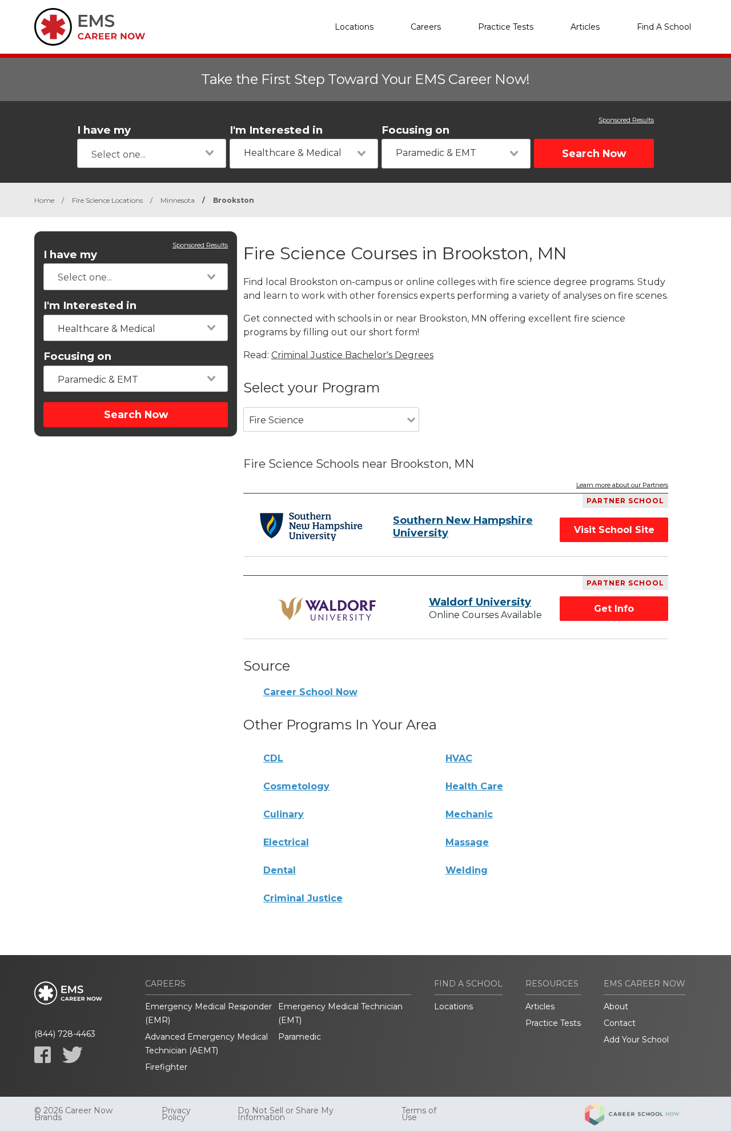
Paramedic (299, 1037)
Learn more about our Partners (622, 485)
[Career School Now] (641, 1113)
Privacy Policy (176, 1114)
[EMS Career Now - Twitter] (72, 1054)
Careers (426, 27)
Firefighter (166, 1067)
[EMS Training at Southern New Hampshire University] (311, 526)
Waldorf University (480, 602)
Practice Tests (505, 27)
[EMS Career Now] (91, 27)
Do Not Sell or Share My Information (286, 1114)
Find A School (664, 27)
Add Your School (636, 1039)
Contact (620, 1023)
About (616, 1006)
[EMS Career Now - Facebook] (42, 1054)
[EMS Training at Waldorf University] (329, 609)
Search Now (594, 153)
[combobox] (152, 153)
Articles (585, 27)
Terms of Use (418, 1114)
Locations (354, 27)
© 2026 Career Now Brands (73, 1114)
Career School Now (310, 692)
